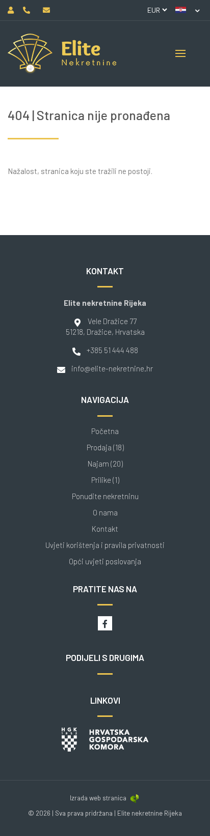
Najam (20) (105, 463)
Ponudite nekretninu (105, 496)
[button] (187, 10)
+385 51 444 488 (112, 350)
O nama (105, 512)
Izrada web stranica (98, 798)
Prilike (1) (105, 480)
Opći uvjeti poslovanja (105, 561)
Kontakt (105, 529)
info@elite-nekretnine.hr (112, 368)
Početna (105, 431)
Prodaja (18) (105, 447)
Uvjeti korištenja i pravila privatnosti (105, 545)
